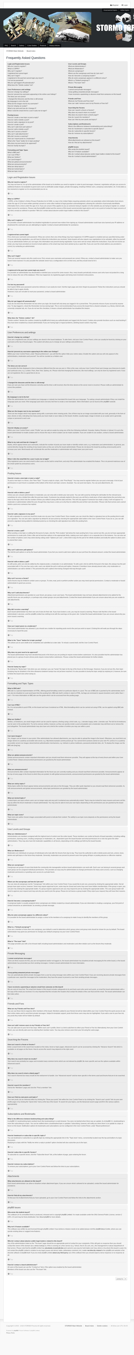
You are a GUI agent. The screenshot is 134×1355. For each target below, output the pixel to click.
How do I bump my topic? (17, 146)
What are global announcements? (20, 162)
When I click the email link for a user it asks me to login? (27, 111)
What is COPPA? (13, 69)
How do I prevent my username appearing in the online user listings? (32, 94)
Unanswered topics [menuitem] (110, 10)
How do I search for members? (79, 117)
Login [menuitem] (126, 5)
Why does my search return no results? (82, 112)
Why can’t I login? (14, 76)
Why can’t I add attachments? (18, 134)
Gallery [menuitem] (21, 45)
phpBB (106, 402)
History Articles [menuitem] (54, 45)
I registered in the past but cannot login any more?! (25, 78)
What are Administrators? (77, 66)
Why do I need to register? (17, 66)
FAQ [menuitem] (6, 45)
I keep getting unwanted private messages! (83, 92)
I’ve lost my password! (15, 80)
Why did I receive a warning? (18, 136)
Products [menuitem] (43, 45)
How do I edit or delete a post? (18, 120)
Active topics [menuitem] (124, 10)
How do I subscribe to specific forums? (81, 131)
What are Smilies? (14, 157)
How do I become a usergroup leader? (82, 76)
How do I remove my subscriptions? (80, 133)
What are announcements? (17, 164)
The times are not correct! (17, 97)
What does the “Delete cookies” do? (20, 85)
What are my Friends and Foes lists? (81, 101)
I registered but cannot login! (18, 73)
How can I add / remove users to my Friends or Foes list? (88, 103)
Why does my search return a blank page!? (83, 115)
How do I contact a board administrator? (82, 156)
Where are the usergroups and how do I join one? (85, 73)
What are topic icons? (15, 171)
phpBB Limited (67, 1215)
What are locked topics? (16, 169)
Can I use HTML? (14, 155)
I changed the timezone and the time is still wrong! (25, 99)
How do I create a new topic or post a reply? (23, 117)
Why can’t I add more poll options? (20, 127)
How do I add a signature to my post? (21, 122)
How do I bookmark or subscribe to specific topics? (86, 129)
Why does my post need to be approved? (22, 143)
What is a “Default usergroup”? (79, 80)
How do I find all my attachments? (80, 142)
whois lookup (39, 1246)
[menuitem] (8, 1333)
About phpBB (44, 1217)
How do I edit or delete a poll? (18, 129)
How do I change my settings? (18, 92)
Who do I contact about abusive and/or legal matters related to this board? (94, 154)
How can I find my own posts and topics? (82, 119)
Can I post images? (14, 159)
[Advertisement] (67, 1300)
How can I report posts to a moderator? (21, 139)
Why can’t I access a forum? (17, 132)
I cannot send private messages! (79, 89)
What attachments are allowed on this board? (84, 140)
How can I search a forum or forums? (81, 110)
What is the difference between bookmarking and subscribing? (90, 126)
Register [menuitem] (116, 5)
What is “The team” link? (76, 83)
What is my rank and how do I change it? (22, 108)
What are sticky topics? (16, 166)
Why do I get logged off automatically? (21, 83)
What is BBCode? (14, 152)
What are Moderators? (76, 69)
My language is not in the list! (18, 101)
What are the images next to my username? (23, 104)
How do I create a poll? (16, 124)
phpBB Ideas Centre (103, 1229)
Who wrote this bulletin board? (79, 149)
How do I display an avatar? (17, 106)
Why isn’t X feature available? (78, 152)
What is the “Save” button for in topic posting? (24, 141)
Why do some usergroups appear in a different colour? (87, 78)
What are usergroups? (76, 71)
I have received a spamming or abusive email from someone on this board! (94, 94)
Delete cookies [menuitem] (102, 1326)
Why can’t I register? (15, 71)
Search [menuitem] (13, 45)
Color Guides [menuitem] (32, 45)
